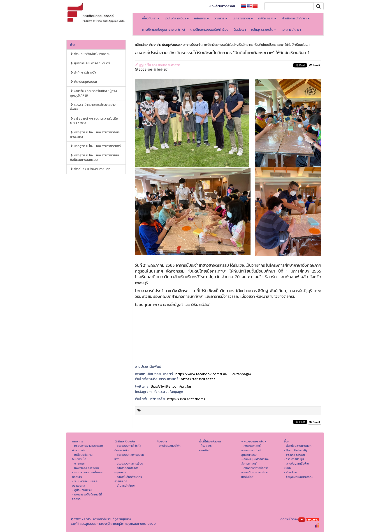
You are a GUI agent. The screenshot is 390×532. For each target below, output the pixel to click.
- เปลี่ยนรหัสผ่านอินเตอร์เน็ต (82, 457)
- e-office (78, 463)
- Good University (296, 450)
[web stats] (312, 519)
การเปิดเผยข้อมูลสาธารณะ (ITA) (163, 29)
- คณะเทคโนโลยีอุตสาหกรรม (251, 452)
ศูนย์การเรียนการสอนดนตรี (91, 63)
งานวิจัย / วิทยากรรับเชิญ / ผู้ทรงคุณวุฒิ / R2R (93, 93)
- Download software (86, 468)
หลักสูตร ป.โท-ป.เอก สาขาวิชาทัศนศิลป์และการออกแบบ (94, 157)
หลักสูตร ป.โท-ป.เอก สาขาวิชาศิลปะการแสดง (95, 134)
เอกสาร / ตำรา (291, 29)
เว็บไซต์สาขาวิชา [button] (175, 18)
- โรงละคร (205, 446)
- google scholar (294, 455)
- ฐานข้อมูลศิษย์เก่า (169, 446)
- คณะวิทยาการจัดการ (254, 468)
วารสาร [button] (219, 18)
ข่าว (72, 44)
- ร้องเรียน (290, 472)
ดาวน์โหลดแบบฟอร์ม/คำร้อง (209, 29)
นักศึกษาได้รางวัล (84, 72)
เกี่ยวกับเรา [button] (149, 18)
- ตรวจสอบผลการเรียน (128, 463)
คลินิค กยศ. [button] (266, 18)
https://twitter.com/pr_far (170, 386)
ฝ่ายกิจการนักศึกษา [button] (294, 18)
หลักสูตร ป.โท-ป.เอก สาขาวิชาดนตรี (97, 146)
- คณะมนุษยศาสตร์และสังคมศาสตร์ (255, 461)
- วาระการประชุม (294, 459)
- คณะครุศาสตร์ (251, 446)
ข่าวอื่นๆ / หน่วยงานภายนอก (91, 169)
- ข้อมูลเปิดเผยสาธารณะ (298, 477)
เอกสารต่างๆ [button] (242, 18)
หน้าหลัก (140, 44)
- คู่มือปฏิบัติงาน (82, 490)
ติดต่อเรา (240, 29)
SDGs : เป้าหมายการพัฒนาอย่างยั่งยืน (93, 107)
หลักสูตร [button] (200, 18)
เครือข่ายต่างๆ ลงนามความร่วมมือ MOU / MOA (94, 120)
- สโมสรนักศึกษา (124, 485)
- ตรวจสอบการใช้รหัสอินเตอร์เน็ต (127, 448)
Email (316, 65)
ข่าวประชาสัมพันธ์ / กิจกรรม (91, 54)
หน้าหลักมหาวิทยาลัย (222, 6)
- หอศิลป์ (204, 450)
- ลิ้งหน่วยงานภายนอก (297, 446)
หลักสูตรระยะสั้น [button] (262, 29)
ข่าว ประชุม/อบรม (85, 81)
